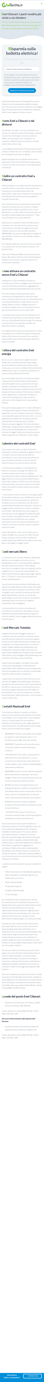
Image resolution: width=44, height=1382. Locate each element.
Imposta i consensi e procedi (22, 90)
